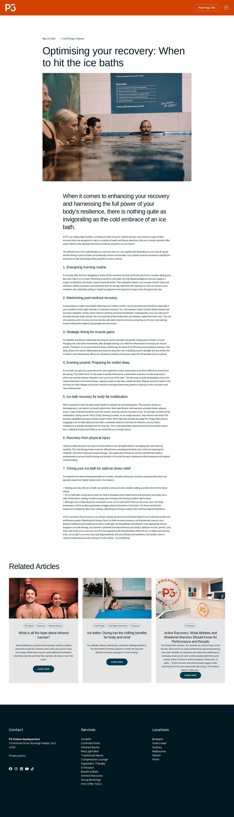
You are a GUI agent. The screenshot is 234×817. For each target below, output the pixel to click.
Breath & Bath (89, 771)
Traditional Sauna (92, 755)
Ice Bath (86, 739)
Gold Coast (159, 743)
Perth (155, 759)
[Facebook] (10, 768)
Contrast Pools (90, 743)
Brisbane (157, 739)
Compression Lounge (94, 759)
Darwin (156, 755)
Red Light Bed (89, 751)
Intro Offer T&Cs (91, 784)
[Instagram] (16, 768)
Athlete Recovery (92, 775)
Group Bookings (91, 780)
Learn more (43, 669)
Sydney (157, 747)
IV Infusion (87, 767)
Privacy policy (17, 755)
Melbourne (159, 751)
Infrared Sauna (90, 747)
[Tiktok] (32, 768)
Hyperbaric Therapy (93, 763)
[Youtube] (26, 768)
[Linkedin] (21, 768)
